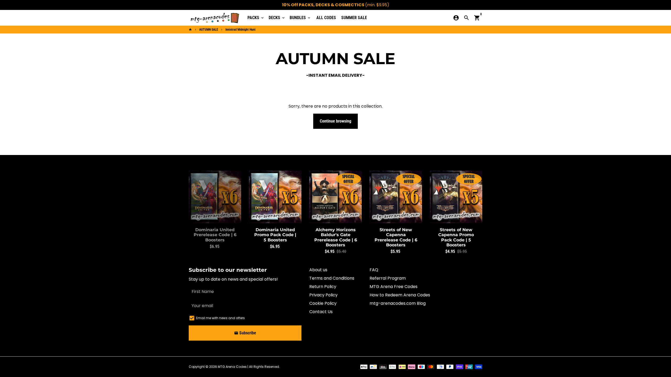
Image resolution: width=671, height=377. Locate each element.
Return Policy (322, 287)
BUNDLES (300, 17)
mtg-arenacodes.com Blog (398, 303)
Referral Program (388, 278)
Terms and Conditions (331, 278)
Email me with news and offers (220, 318)
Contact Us (321, 312)
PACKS (255, 17)
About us (318, 270)
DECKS (277, 17)
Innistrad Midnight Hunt (240, 29)
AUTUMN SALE (208, 29)
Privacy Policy (323, 295)
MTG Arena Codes (232, 366)
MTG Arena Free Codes (394, 287)
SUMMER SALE (354, 17)
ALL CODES (326, 17)
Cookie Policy (323, 303)
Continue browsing (335, 121)
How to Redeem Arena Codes (400, 295)
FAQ (374, 270)
